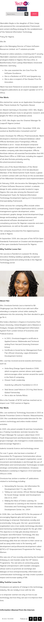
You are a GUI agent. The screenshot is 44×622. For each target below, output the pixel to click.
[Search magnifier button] (26, 14)
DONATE (34, 14)
